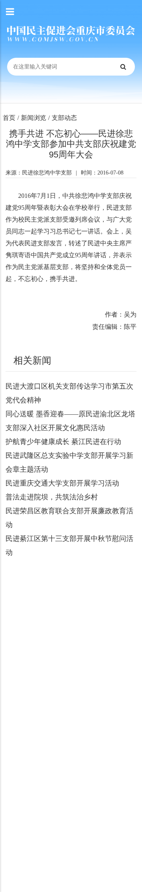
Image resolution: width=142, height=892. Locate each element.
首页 (9, 117)
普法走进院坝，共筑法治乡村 (52, 497)
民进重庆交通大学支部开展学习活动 (62, 483)
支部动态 (64, 117)
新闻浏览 (33, 117)
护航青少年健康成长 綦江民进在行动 (63, 442)
